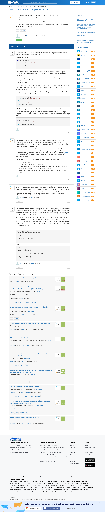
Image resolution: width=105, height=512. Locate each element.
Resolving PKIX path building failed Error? (24, 417)
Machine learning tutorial (43, 485)
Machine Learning (85, 82)
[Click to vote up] (10, 15)
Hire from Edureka (89, 454)
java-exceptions (25, 396)
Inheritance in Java (26, 483)
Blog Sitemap (73, 461)
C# (81, 141)
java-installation (23, 412)
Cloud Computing (84, 78)
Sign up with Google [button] (34, 508)
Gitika (32, 263)
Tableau (82, 106)
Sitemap (72, 459)
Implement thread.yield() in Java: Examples (70, 491)
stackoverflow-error (39, 349)
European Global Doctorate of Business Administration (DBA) (53, 456)
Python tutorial (54, 485)
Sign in (78, 508)
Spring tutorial (85, 481)
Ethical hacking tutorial (76, 485)
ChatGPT (82, 67)
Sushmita (28, 392)
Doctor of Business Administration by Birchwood (51, 450)
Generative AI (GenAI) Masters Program (49, 445)
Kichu (23, 314)
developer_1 (32, 35)
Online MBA (58, 476)
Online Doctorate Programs (34, 476)
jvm (17, 412)
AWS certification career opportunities (18, 487)
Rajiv (32, 197)
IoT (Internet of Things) (85, 149)
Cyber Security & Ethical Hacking (85, 71)
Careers (86, 445)
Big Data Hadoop (84, 129)
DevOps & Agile (84, 59)
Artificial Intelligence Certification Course (19, 452)
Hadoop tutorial (60, 487)
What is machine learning (64, 485)
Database (82, 125)
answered (21, 129)
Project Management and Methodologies (79, 476)
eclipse (12, 412)
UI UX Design (83, 114)
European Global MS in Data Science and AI (49, 459)
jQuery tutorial (13, 485)
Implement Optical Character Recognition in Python (19, 494)
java (17, 30)
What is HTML (43, 481)
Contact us (72, 452)
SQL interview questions (23, 485)
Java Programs (37, 491)
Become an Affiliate (89, 450)
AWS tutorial (30, 487)
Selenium (82, 98)
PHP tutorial (62, 481)
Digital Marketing (84, 137)
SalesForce (83, 94)
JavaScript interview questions (73, 481)
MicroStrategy (84, 161)
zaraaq (23, 294)
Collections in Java (91, 487)
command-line (35, 302)
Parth (28, 329)
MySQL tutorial (33, 485)
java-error (23, 30)
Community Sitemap (74, 463)
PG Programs (23, 476)
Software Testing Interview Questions (18, 491)
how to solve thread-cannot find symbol (24, 278)
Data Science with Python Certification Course (20, 450)
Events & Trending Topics (85, 196)
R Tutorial (30, 491)
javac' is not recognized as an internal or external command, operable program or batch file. (31, 371)
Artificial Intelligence (14, 476)
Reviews (71, 450)
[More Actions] (71, 40)
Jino (28, 378)
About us (72, 445)
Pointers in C (58, 483)
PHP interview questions (15, 483)
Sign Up (93, 2)
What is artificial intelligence (72, 487)
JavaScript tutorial (84, 483)
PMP (81, 86)
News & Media (73, 447)
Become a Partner (89, 452)
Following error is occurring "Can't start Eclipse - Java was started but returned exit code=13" (30, 402)
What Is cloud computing (40, 487)
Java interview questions (53, 481)
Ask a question (75, 2)
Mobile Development (85, 165)
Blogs (82, 2)
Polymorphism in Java (36, 483)
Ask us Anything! (84, 200)
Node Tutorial (82, 487)
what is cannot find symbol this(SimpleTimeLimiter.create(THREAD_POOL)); (26, 288)
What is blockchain (51, 487)
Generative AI (83, 51)
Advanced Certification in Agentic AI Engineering (21, 445)
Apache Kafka (83, 184)
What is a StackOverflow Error (20, 338)
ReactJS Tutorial (66, 489)
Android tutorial (75, 483)
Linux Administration (85, 157)
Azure (81, 121)
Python (82, 90)
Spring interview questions (48, 483)
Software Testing (84, 102)
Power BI (82, 55)
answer (19, 40)
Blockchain (83, 133)
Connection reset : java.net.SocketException (25, 386)
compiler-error (36, 333)
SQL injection (85, 485)
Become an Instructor (90, 447)
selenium (28, 302)
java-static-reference (19, 365)
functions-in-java (18, 333)
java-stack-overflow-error (20, 349)
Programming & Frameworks (48, 476)
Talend (82, 176)
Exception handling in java (15, 489)
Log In (87, 2)
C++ (81, 145)
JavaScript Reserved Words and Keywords (50, 491)
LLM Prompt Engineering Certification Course (20, 447)
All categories (83, 47)
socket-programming (35, 396)
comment (26, 40)
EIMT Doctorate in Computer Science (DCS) (49, 461)
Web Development (85, 110)
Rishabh (32, 129)
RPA (81, 172)
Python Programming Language (29, 489)
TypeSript (82, 180)
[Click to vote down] (10, 17)
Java (27, 35)
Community (72, 456)
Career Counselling (85, 192)
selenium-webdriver (19, 302)
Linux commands (66, 483)
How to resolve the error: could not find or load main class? (30, 323)
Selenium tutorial (13, 481)
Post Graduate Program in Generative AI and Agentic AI (52, 447)
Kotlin (81, 153)
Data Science (83, 63)
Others (82, 168)
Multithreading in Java (56, 489)
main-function (27, 333)
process (16, 318)
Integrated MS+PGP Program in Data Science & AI (51, 452)
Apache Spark (84, 188)
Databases (91, 476)
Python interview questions (44, 489)
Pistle (28, 345)
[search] (24, 2)
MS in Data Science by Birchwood (47, 454)
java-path (32, 381)
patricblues (33, 176)
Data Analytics (84, 74)
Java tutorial (35, 481)
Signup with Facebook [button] (53, 508)
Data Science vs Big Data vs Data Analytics (80, 489)
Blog (71, 454)
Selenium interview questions (25, 481)
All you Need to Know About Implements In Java (38, 494)
